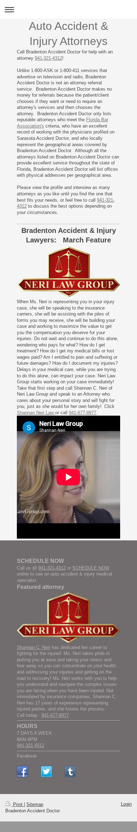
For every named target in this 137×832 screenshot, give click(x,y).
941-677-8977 (82, 412)
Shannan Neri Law (36, 412)
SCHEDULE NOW (90, 568)
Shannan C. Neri (33, 647)
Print (18, 804)
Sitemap (34, 804)
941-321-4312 (48, 58)
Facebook (27, 756)
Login (126, 804)
